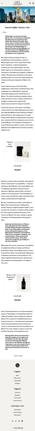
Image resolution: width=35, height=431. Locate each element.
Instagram (17, 383)
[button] (30, 3)
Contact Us (17, 392)
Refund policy (17, 415)
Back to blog (18, 356)
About (17, 375)
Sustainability (17, 380)
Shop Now (17, 170)
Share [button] (5, 32)
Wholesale (17, 395)
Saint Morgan (17, 409)
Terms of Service (17, 400)
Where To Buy (17, 378)
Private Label (17, 397)
